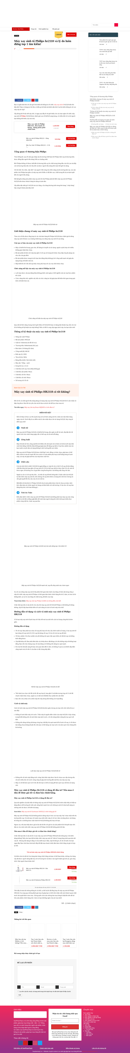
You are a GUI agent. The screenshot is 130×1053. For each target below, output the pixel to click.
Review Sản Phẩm (18, 29)
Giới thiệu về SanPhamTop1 (23, 1048)
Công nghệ (88, 1026)
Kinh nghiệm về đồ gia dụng (93, 1017)
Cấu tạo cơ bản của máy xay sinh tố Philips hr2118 (104, 104)
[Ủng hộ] (21, 49)
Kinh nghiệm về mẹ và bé (92, 1020)
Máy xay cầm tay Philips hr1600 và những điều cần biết (43, 601)
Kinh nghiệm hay (43, 29)
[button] (45, 852)
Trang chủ (33, 29)
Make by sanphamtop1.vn (90, 1051)
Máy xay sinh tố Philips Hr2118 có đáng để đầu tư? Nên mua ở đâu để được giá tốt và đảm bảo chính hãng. (103, 128)
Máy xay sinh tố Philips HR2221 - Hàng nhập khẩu (37, 139)
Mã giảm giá (55, 29)
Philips (23, 116)
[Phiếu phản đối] (18, 49)
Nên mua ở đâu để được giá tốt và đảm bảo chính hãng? (104, 137)
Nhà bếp (87, 1031)
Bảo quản (89, 1035)
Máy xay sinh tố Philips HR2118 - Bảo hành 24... (37, 869)
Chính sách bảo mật (46, 1048)
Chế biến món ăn (90, 1019)
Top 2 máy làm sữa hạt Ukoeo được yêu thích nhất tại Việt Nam (37, 942)
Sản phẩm (86, 1023)
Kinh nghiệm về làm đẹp (92, 1016)
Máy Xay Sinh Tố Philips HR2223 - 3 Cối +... (38, 146)
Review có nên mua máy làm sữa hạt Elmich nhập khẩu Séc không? (52, 942)
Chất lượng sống (89, 1028)
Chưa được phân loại (89, 1022)
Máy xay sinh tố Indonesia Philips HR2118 (38, 880)
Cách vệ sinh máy (112, 124)
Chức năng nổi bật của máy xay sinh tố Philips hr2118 (103, 108)
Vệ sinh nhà (89, 1029)
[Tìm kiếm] (116, 25)
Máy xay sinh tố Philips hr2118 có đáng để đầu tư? (104, 133)
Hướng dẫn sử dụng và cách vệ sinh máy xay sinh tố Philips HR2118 (102, 120)
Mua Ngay (71, 34)
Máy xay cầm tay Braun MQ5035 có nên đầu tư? (39, 407)
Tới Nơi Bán (71, 138)
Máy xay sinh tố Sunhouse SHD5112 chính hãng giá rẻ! (39, 811)
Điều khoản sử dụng (73, 1048)
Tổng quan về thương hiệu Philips (101, 96)
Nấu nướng (102, 77)
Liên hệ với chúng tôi (99, 1048)
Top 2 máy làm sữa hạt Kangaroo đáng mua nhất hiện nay (69, 941)
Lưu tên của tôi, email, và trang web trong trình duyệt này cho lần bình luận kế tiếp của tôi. (45, 991)
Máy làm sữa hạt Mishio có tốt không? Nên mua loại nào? (20, 942)
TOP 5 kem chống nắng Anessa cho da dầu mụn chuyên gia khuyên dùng (108, 63)
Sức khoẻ (101, 44)
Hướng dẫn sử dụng (97, 124)
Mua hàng (70, 126)
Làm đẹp (101, 54)
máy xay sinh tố (59, 104)
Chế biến (16, 35)
